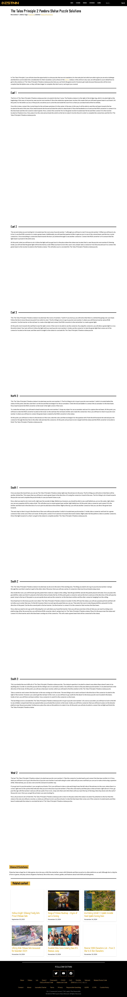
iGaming (99, 3)
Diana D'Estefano (47, 14)
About (29, 987)
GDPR (87, 987)
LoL (37, 980)
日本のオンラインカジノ (79, 982)
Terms (52, 987)
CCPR (94, 987)
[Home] (10, 3)
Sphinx (67, 80)
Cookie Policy (104, 987)
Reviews (85, 3)
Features (78, 3)
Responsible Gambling (73, 987)
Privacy (60, 987)
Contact (20, 987)
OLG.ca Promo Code (46, 982)
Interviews (92, 3)
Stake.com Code (62, 982)
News (72, 3)
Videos (30, 980)
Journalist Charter (40, 987)
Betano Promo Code (100, 980)
